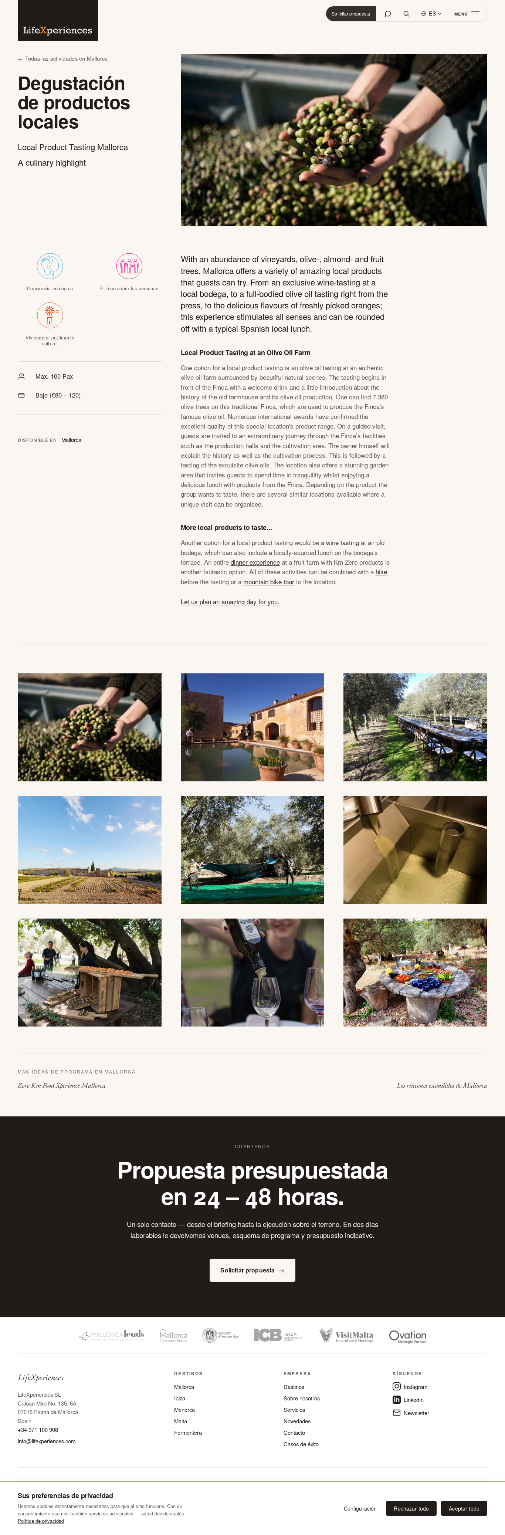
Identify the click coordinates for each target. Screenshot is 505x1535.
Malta (180, 1421)
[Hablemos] (387, 13)
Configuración (360, 1508)
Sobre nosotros (302, 1398)
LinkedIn (414, 1399)
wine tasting (342, 542)
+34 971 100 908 (38, 1429)
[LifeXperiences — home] (58, 20)
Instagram (415, 1386)
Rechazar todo (411, 1508)
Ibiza (179, 1398)
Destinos (294, 1386)
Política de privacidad (41, 1520)
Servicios (294, 1409)
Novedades (297, 1421)
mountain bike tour (268, 581)
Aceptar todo (464, 1508)
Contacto (294, 1432)
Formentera (188, 1432)
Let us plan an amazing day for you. (230, 601)
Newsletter (416, 1413)
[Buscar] (406, 13)
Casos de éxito (301, 1444)
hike (381, 571)
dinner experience (255, 562)
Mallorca (184, 1386)
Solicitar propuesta (351, 13)
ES (432, 13)
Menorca (184, 1409)
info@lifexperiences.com (46, 1441)
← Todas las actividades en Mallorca (63, 58)
